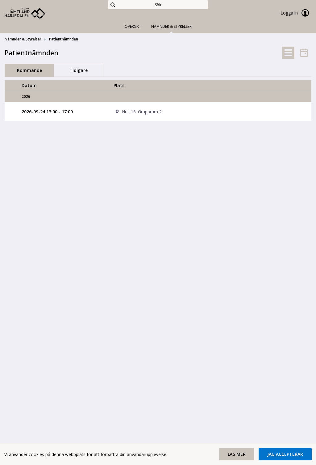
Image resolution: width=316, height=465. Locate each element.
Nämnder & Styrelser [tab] (171, 26)
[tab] (288, 53)
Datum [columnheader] (29, 85)
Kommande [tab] (29, 70)
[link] (35, 13)
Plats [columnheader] (119, 85)
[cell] (204, 111)
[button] (236, 454)
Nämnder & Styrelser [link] (23, 39)
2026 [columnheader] (26, 96)
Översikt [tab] (133, 26)
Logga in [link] (290, 13)
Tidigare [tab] (78, 70)
